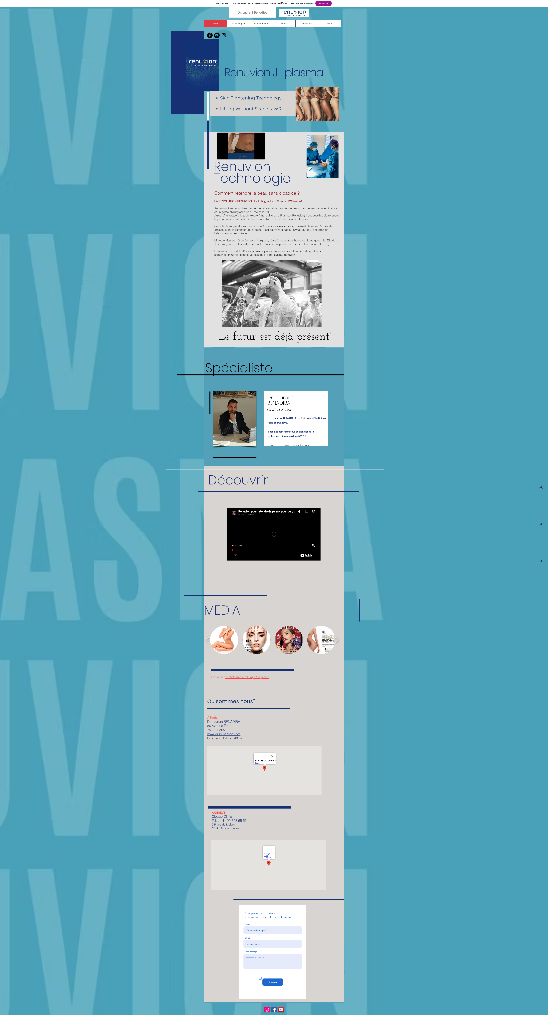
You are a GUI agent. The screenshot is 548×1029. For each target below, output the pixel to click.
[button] (224, 640)
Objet (247, 938)
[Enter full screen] (261, 155)
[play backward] (207, 639)
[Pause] (221, 155)
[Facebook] (274, 1009)
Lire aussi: (218, 677)
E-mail (247, 924)
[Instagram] (267, 1009)
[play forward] (337, 639)
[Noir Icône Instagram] (224, 35)
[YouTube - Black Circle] (217, 35)
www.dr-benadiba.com (296, 445)
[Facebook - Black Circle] (210, 35)
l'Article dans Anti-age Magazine (247, 677)
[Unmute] (226, 155)
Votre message (251, 952)
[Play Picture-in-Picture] (256, 155)
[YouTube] (281, 1009)
